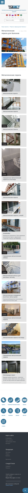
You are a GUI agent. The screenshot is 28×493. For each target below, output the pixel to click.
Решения (10, 415)
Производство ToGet (11, 441)
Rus (13, 17)
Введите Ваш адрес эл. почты (13, 477)
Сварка (3, 404)
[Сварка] (3, 400)
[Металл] (24, 410)
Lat (7, 17)
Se (21, 17)
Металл (24, 415)
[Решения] (10, 410)
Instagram (8, 466)
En (9, 17)
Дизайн (3, 415)
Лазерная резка (11, 404)
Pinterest (8, 468)
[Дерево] (17, 410)
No (15, 17)
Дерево (17, 415)
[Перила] (24, 400)
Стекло (3, 426)
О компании (9, 438)
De (18, 17)
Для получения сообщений (12, 484)
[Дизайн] (3, 410)
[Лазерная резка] (10, 400)
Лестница (17, 404)
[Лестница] (17, 400)
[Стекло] (3, 421)
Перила (24, 404)
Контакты (8, 443)
